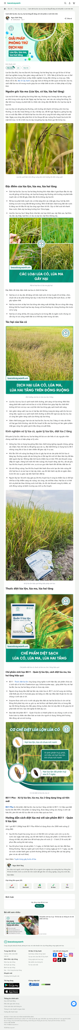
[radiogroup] (39, 68)
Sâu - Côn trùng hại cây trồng (13, 970)
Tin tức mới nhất (33, 965)
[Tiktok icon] (59, 960)
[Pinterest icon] (55, 960)
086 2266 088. (11, 1022)
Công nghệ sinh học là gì (35, 959)
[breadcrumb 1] (5, 9)
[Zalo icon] (66, 955)
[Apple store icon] (11, 991)
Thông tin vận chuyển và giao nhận (14, 1009)
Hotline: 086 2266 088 (10, 954)
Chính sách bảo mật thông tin (13, 1006)
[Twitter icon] (64, 960)
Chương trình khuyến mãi (11, 976)
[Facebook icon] (55, 955)
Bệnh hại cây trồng (9, 967)
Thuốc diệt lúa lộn (21, 681)
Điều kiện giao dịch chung (11, 1004)
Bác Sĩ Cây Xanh (24, 80)
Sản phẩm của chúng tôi (35, 962)
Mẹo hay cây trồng (20, 9)
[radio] (10, 68)
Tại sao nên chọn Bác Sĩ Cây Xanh (38, 956)
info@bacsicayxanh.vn (12, 1024)
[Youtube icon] (60, 955)
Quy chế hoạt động (10, 1001)
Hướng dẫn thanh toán (11, 1012)
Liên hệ (6, 956)
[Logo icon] (14, 3)
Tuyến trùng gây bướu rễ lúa (25, 859)
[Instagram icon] (71, 955)
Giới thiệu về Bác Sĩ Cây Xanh (37, 954)
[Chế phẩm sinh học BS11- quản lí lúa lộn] (39, 628)
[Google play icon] (11, 985)
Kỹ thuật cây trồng (9, 965)
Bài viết (10, 9)
